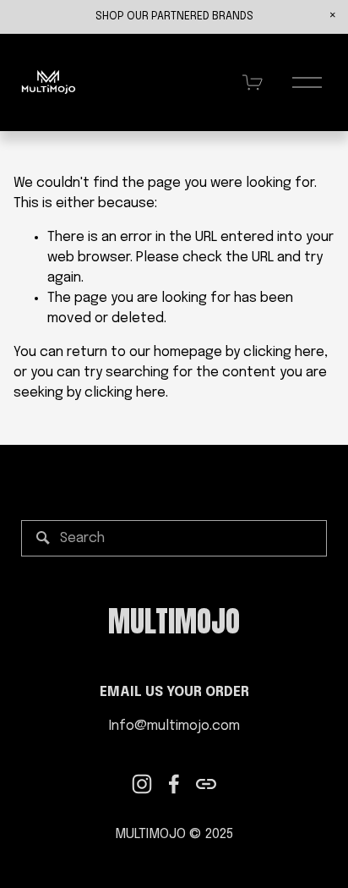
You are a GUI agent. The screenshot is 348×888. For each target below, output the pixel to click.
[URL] (206, 784)
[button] (333, 15)
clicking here (283, 352)
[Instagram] (142, 784)
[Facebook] (174, 784)
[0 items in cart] (253, 82)
